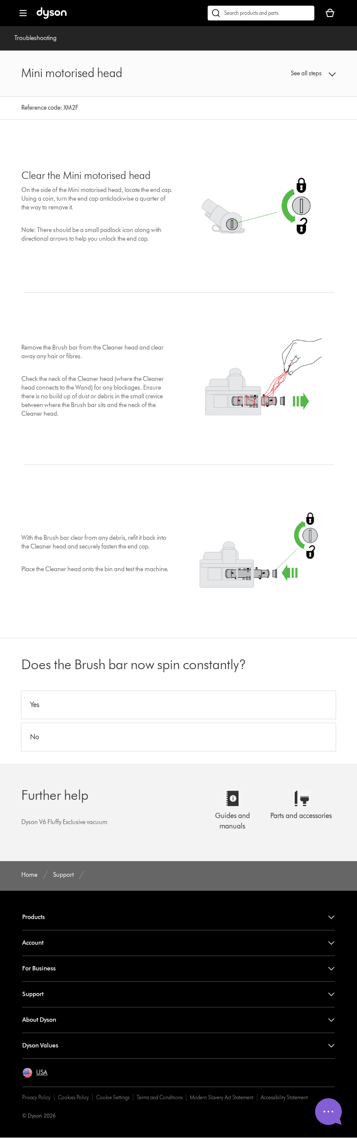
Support (33, 994)
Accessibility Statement (284, 1097)
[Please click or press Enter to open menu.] (23, 13)
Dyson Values (40, 1045)
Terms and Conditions (159, 1097)
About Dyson (39, 1020)
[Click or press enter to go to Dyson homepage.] (52, 16)
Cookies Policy (73, 1097)
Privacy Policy (36, 1097)
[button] (307, 73)
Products (33, 917)
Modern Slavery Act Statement (221, 1097)
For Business (39, 968)
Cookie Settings (112, 1097)
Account (33, 942)
